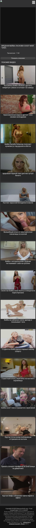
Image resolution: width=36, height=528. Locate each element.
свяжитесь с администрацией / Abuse (20, 523)
